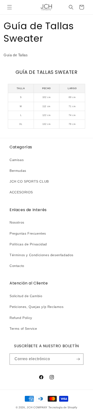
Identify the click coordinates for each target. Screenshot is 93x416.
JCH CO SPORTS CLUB (29, 181)
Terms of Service (23, 328)
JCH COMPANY (37, 407)
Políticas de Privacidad (28, 244)
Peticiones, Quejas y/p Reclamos (37, 307)
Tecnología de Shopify (63, 407)
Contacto (17, 266)
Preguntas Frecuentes (28, 233)
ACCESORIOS (21, 192)
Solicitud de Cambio (26, 296)
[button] (9, 7)
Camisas (17, 160)
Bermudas (18, 171)
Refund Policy (21, 318)
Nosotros (17, 222)
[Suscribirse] (78, 359)
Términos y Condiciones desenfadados (41, 255)
